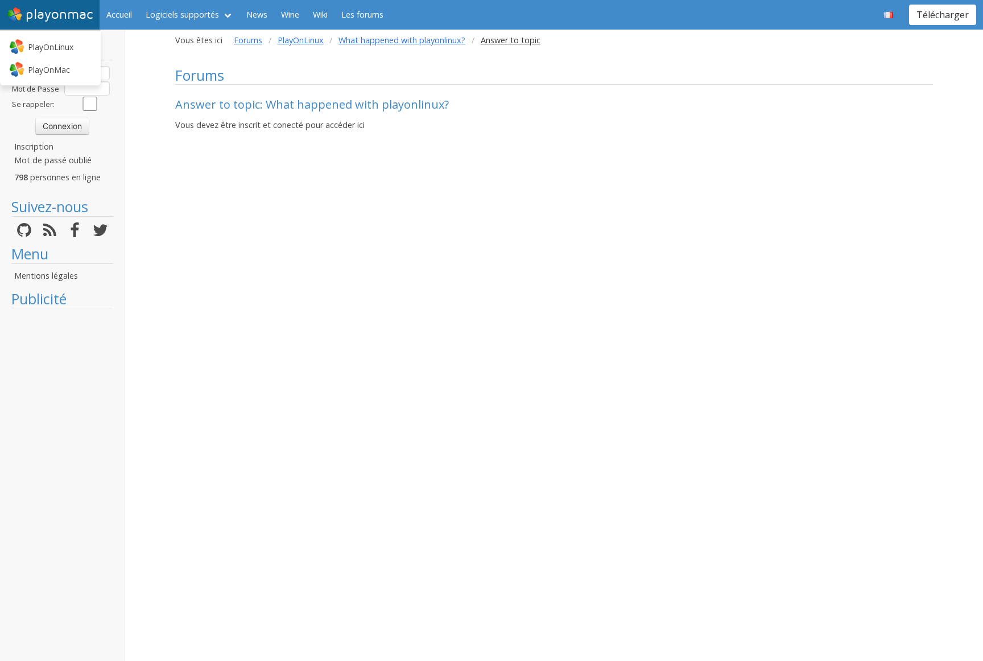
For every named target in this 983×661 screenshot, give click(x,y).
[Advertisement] (62, 484)
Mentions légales (46, 275)
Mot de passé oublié (53, 160)
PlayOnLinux (50, 47)
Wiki (320, 14)
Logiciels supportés (182, 14)
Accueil (119, 14)
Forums (248, 40)
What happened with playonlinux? (401, 40)
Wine (290, 14)
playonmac (59, 14)
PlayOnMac (49, 69)
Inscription (33, 146)
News (256, 14)
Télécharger (942, 15)
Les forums (362, 14)
